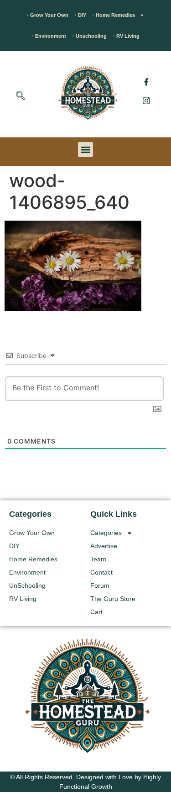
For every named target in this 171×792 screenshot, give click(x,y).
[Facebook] (146, 82)
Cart (96, 611)
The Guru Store (112, 598)
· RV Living (126, 36)
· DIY (80, 15)
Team (98, 559)
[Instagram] (146, 100)
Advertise (103, 546)
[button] (20, 96)
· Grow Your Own (47, 15)
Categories (106, 532)
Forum (99, 585)
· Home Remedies (114, 15)
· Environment (49, 36)
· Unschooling (90, 36)
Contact (101, 572)
